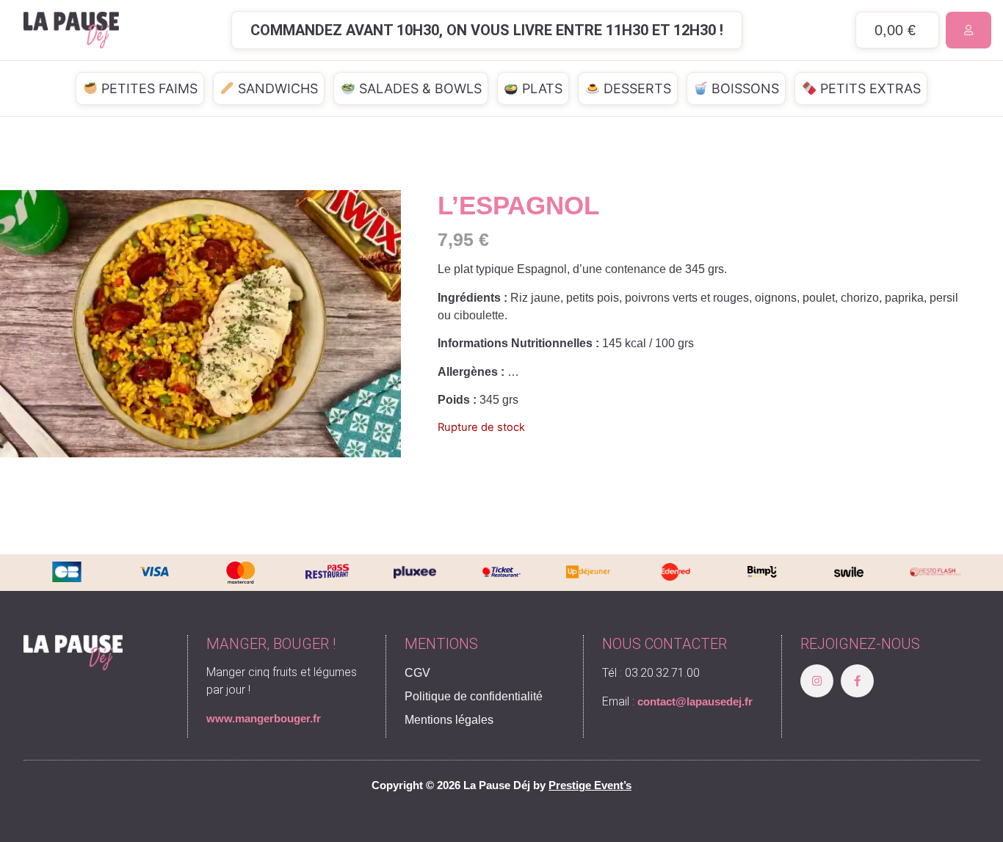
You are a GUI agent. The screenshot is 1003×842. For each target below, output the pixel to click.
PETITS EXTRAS (868, 88)
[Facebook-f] (857, 680)
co (643, 701)
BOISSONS (743, 88)
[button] (486, 30)
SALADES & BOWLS (418, 88)
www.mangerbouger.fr (263, 718)
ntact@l (669, 701)
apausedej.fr (721, 701)
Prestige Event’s (589, 785)
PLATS (540, 88)
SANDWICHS (276, 88)
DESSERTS (635, 88)
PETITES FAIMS (148, 88)
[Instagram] (816, 680)
